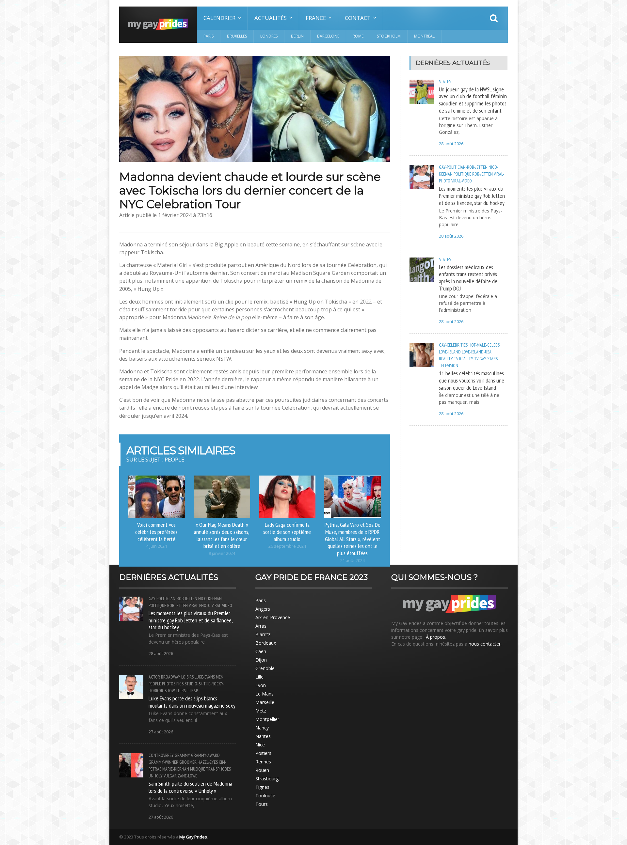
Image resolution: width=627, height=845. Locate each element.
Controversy (161, 755)
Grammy (182, 755)
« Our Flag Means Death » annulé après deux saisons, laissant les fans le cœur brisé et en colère (221, 535)
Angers (262, 609)
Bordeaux (265, 643)
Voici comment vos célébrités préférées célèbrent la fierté (156, 532)
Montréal (424, 36)
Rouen (262, 770)
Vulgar (170, 776)
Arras (260, 626)
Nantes (263, 736)
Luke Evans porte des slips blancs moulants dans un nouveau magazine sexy (192, 701)
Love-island (450, 352)
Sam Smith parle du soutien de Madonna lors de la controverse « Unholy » (190, 786)
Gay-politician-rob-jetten (463, 167)
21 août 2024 (352, 560)
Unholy (156, 776)
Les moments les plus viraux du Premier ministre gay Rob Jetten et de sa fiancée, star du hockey (472, 195)
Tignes (262, 787)
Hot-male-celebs (484, 345)
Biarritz (262, 634)
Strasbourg (267, 778)
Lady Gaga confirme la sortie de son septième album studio (287, 532)
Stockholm (389, 36)
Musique (197, 769)
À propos (435, 637)
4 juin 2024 (156, 546)
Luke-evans (205, 677)
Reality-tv (448, 359)
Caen (260, 651)
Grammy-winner (163, 762)
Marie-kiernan (175, 769)
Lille (259, 677)
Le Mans (264, 694)
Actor (154, 677)
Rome (358, 36)
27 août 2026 (161, 732)
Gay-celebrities (453, 345)
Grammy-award (205, 755)
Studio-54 (193, 684)
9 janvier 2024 (222, 553)
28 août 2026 (451, 144)
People (155, 684)
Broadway (170, 677)
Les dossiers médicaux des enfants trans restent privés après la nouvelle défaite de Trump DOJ (468, 277)
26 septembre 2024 (287, 546)
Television (448, 365)
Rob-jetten (482, 174)
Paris (208, 36)
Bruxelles (237, 36)
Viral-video (461, 181)
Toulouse (265, 795)
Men (219, 677)
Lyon (260, 685)
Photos (168, 684)
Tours (261, 804)
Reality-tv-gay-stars (478, 359)
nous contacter (485, 644)
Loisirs (187, 677)
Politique (462, 174)
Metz (260, 711)
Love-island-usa (476, 352)
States (445, 82)
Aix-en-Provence (272, 617)
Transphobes (218, 769)
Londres (269, 36)
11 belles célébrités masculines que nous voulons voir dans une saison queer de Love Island (471, 380)
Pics (180, 684)
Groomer (188, 762)
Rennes (263, 762)
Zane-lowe (187, 776)
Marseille (264, 702)
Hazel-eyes (208, 762)
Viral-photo (200, 605)
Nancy (262, 728)
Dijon (261, 660)
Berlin (297, 36)
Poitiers (263, 753)
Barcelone (328, 36)
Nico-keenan (210, 599)
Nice (260, 745)
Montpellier (267, 719)
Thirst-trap (187, 691)
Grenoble (265, 668)
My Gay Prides (193, 837)
